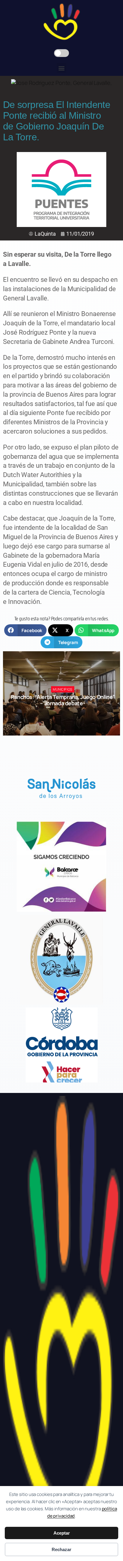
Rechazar (61, 1549)
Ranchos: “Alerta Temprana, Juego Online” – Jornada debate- (63, 700)
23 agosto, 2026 (65, 714)
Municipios (63, 689)
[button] (62, 68)
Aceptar (61, 1533)
